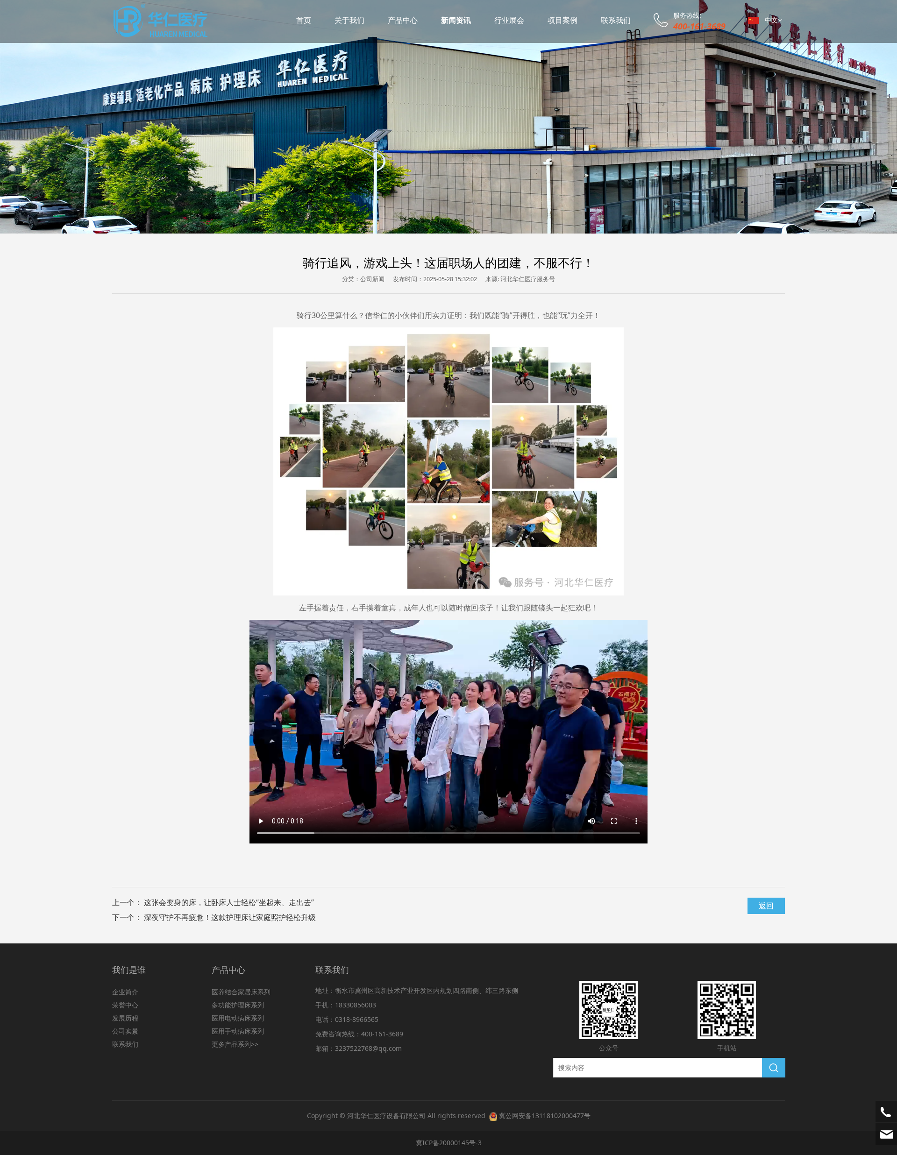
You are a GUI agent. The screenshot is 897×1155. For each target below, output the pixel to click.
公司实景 (125, 1031)
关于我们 (349, 20)
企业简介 (125, 991)
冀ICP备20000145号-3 (449, 1142)
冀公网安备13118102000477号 (545, 1115)
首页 (303, 20)
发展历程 (125, 1017)
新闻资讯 (456, 20)
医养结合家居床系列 (241, 991)
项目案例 (562, 20)
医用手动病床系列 (238, 1031)
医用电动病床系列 (238, 1017)
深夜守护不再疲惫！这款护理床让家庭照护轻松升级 (230, 917)
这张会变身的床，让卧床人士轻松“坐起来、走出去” (229, 902)
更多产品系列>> (235, 1044)
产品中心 (403, 20)
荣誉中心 (125, 1004)
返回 (766, 905)
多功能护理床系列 (238, 1004)
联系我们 (616, 20)
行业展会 (509, 20)
